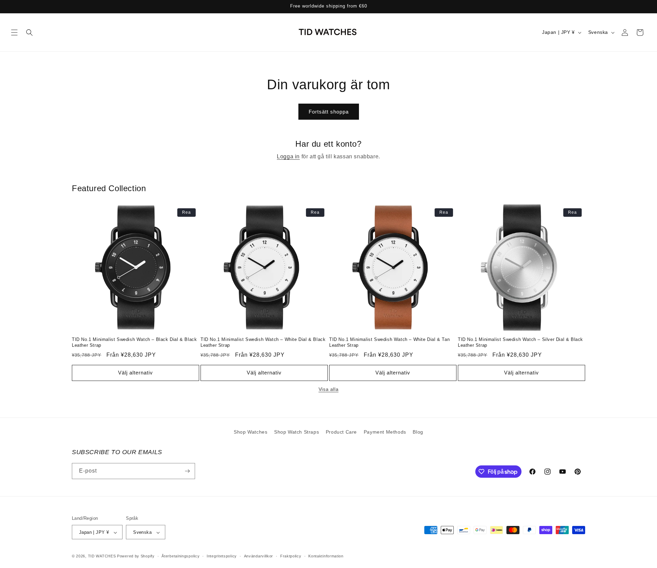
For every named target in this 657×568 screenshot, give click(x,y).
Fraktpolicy (290, 556)
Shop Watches (250, 432)
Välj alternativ (135, 372)
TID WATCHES (102, 556)
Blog (418, 432)
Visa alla (328, 389)
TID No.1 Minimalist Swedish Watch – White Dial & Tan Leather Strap (389, 342)
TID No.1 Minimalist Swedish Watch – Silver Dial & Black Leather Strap (520, 342)
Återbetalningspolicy (180, 556)
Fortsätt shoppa (329, 112)
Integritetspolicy (222, 556)
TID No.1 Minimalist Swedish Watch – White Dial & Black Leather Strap (263, 342)
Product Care (341, 432)
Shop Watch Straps (296, 432)
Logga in (288, 156)
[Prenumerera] (187, 471)
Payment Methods (385, 432)
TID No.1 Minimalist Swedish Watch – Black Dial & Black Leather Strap (134, 342)
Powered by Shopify (136, 556)
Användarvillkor (258, 556)
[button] (14, 32)
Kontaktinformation (326, 556)
